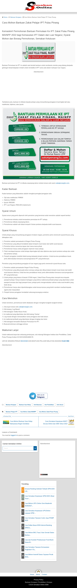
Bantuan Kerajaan (11, 404)
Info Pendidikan (49, 404)
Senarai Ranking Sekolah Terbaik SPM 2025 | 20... (40, 490)
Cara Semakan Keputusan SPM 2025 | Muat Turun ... (39, 497)
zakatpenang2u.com (62, 183)
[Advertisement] (38, 86)
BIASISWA (24, 341)
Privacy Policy (38, 579)
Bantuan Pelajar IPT (11, 411)
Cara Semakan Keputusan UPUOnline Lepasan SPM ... (37, 512)
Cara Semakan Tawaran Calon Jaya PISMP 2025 (39, 519)
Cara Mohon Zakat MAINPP (28, 411)
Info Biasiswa (38, 404)
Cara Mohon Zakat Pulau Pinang (48, 411)
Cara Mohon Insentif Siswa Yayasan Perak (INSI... (39, 556)
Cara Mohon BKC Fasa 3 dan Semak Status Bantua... (39, 534)
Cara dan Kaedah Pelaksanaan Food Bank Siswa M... (39, 541)
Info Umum (60, 404)
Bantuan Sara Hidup (25, 404)
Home (32, 574)
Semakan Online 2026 (41, 584)
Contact (44, 574)
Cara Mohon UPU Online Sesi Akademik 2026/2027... (38, 505)
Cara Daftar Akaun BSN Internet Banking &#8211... (38, 526)
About (38, 574)
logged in (14, 435)
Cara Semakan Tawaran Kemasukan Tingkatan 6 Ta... (37, 548)
